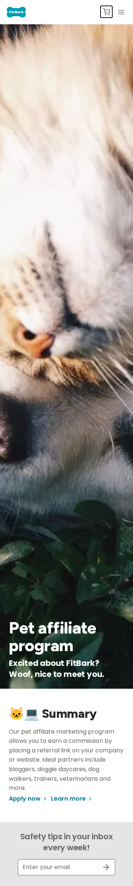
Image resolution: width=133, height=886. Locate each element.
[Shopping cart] (106, 12)
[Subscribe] (103, 867)
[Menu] (121, 12)
